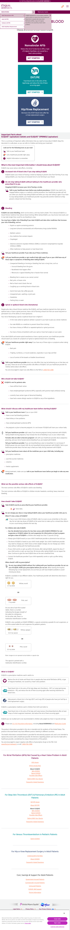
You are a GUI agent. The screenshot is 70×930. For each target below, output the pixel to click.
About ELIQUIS (35, 859)
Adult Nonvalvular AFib (8, 15)
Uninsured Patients (35, 886)
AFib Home (35, 762)
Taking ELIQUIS (35, 773)
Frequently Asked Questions (35, 782)
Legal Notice (16, 909)
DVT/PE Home (35, 802)
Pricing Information (35, 892)
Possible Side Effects (35, 776)
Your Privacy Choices (45, 909)
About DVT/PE (35, 805)
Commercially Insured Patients (35, 883)
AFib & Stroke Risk (35, 766)
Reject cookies (57, 923)
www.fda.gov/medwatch (9, 744)
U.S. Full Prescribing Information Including (34, 1)
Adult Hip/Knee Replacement (9, 26)
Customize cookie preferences (57, 926)
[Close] (64, 913)
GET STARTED (34, 58)
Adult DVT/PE (5, 19)
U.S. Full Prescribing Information (22, 724)
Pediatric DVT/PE (6, 23)
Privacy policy (28, 923)
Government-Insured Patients (35, 879)
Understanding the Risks (35, 856)
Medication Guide (60, 724)
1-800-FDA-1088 (48, 370)
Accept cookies (57, 919)
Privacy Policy (30, 909)
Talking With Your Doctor (35, 779)
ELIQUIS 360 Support (35, 889)
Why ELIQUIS (36, 771)
